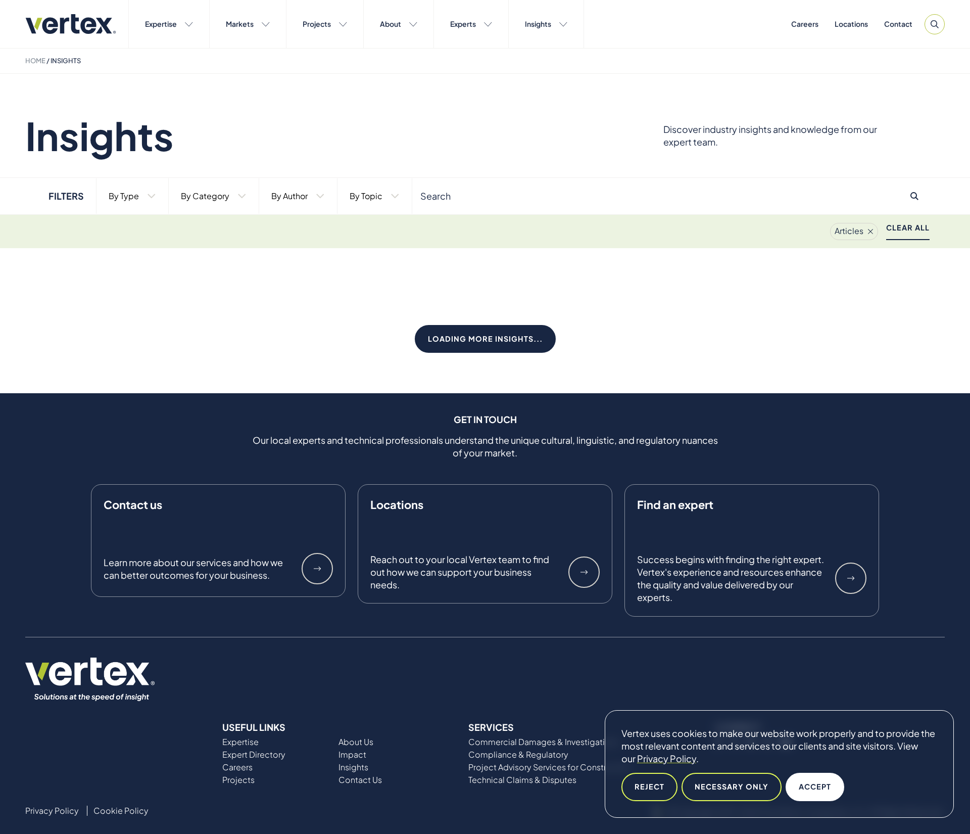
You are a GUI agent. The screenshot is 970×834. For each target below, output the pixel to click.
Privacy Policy (666, 758)
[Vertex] (70, 24)
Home (35, 61)
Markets (240, 23)
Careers (804, 23)
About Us (355, 742)
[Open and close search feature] (935, 24)
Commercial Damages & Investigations (543, 742)
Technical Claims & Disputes (522, 780)
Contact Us (360, 780)
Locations (851, 23)
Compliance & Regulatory (518, 755)
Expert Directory (253, 755)
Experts (463, 23)
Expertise (161, 23)
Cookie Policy (121, 811)
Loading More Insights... (485, 338)
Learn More (317, 568)
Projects (317, 23)
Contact (898, 23)
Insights (538, 23)
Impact (352, 755)
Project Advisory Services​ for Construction (549, 767)
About (390, 23)
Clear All (908, 227)
